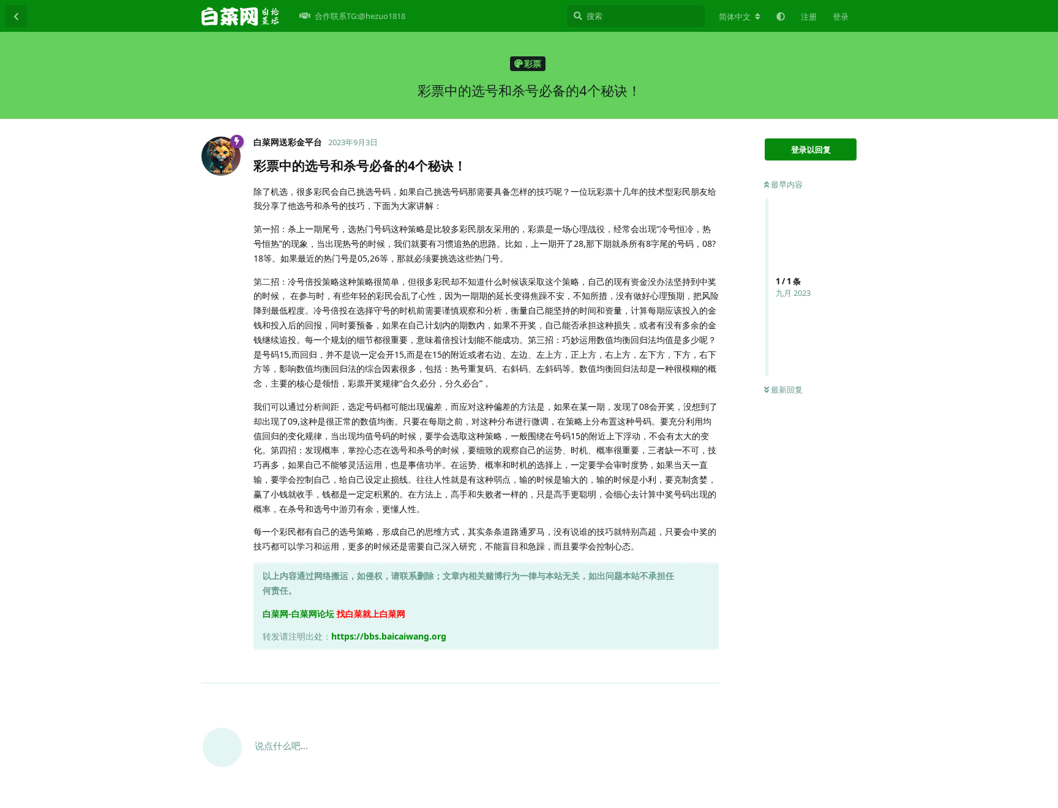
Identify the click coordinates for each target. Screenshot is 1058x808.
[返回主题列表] (16, 16)
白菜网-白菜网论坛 (298, 613)
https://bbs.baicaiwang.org (388, 636)
